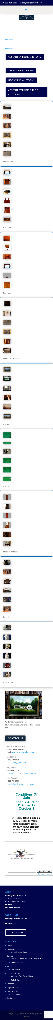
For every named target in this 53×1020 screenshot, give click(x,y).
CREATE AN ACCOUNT (20, 70)
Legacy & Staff (12, 987)
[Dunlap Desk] (7, 184)
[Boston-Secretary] (7, 212)
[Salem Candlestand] (7, 249)
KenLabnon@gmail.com (16, 763)
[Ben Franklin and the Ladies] (7, 137)
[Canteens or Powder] (7, 127)
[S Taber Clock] (7, 499)
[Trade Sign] (7, 109)
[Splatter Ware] (7, 601)
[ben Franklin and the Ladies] (7, 334)
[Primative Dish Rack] (7, 583)
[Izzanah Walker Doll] (7, 676)
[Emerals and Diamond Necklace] (7, 472)
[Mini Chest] (7, 259)
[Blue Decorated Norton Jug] (7, 564)
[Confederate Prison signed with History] (7, 352)
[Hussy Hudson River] (7, 409)
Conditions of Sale (18, 962)
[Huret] (7, 629)
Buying (10, 956)
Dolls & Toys (16, 980)
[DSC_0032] (7, 399)
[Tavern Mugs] (7, 118)
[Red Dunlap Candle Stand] (7, 277)
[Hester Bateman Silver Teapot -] (7, 453)
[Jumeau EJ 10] (7, 639)
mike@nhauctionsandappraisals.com (22, 784)
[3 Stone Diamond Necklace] (7, 462)
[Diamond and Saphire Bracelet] (7, 444)
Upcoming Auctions (15, 949)
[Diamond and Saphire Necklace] (7, 437)
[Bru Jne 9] (7, 658)
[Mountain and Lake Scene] (7, 371)
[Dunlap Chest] (7, 287)
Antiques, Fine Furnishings (22, 976)
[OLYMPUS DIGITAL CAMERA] (7, 381)
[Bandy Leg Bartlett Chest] (7, 240)
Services (10, 984)
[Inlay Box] (7, 221)
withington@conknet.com (23, 752)
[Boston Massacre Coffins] (7, 155)
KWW (26, 1017)
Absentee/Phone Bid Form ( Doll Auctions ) (28, 959)
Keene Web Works (27, 1014)
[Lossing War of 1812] (7, 343)
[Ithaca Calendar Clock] (7, 546)
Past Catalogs (16, 994)
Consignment (16, 969)
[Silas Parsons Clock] (7, 527)
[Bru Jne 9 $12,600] (7, 667)
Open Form (10, 39)
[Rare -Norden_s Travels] (7, 306)
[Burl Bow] (7, 193)
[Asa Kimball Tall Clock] (7, 517)
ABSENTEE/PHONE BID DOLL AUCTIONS (24, 92)
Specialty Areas (13, 973)
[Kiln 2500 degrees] (7, 146)
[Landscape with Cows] (7, 418)
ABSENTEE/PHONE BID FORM (25, 56)
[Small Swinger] (7, 536)
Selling (10, 966)
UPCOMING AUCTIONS (21, 80)
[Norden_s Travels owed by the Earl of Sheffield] (7, 315)
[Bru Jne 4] (7, 648)
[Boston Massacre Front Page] (7, 324)
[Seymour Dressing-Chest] (7, 202)
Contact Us (11, 998)
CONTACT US (15, 738)
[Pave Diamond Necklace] (7, 480)
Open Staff (9, 48)
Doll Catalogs (12, 991)
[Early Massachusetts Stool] (7, 174)
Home (9, 945)
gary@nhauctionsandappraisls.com (21, 773)
